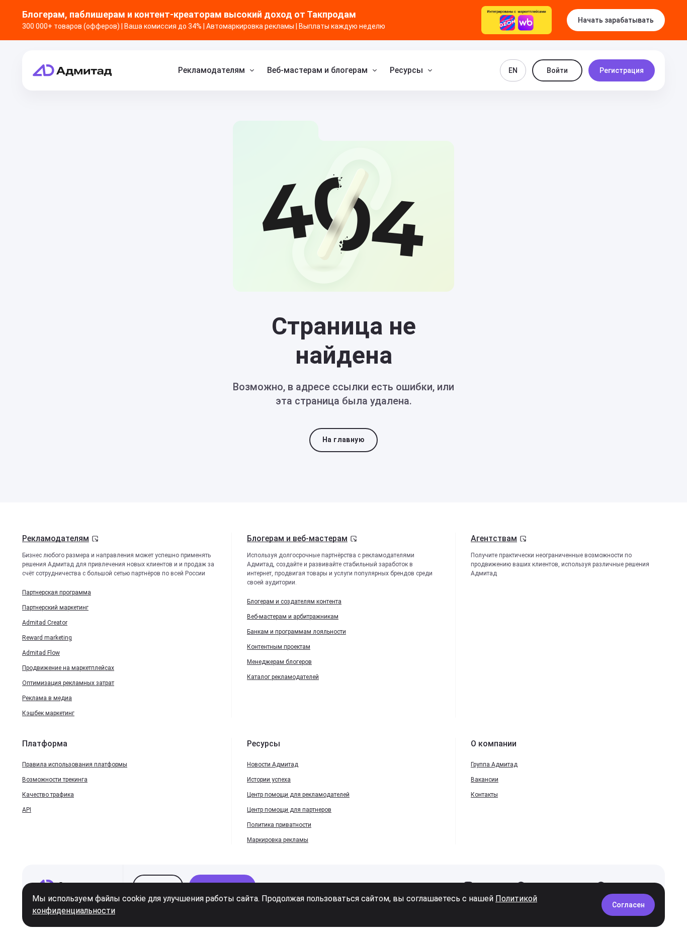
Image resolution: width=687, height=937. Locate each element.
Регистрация (621, 70)
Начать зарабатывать (616, 20)
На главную (343, 440)
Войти (557, 70)
